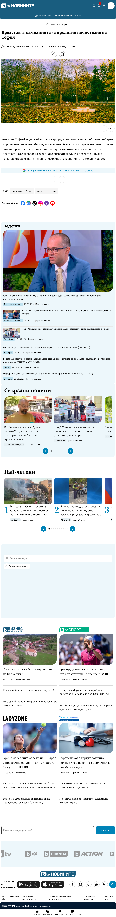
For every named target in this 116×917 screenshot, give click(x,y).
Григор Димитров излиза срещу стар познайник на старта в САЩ (83, 671)
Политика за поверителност (29, 897)
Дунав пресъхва (43, 15)
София (29, 191)
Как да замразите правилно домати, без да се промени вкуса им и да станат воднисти (29, 785)
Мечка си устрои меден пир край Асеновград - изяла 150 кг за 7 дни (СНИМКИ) (46, 347)
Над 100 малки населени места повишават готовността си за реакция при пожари (65, 328)
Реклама (14, 896)
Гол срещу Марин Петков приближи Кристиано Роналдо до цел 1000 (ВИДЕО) (84, 692)
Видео (78, 15)
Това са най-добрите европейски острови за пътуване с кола (30, 703)
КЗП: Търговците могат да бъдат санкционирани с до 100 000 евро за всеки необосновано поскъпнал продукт (52, 297)
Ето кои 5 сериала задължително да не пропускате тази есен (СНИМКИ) (26, 800)
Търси (106, 830)
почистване (17, 191)
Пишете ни (109, 897)
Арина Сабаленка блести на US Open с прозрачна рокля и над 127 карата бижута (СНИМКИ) (29, 762)
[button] (45, 451)
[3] (99, 6)
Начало (53, 24)
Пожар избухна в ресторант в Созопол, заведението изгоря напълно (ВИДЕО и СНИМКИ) (30, 510)
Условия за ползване (89, 897)
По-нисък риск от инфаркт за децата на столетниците (83, 800)
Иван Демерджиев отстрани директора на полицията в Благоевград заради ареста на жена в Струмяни (80, 510)
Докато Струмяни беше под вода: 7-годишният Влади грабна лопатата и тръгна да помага (67, 312)
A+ (111, 128)
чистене (53, 191)
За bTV (3, 897)
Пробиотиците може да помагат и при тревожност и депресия (83, 785)
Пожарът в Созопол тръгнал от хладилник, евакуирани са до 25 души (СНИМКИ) (48, 373)
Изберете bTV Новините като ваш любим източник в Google (60, 170)
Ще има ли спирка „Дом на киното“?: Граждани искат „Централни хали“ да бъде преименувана (23, 433)
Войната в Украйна (63, 15)
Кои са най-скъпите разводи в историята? (28, 690)
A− (104, 128)
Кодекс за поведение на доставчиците (60, 897)
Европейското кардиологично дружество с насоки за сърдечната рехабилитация (84, 762)
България (63, 24)
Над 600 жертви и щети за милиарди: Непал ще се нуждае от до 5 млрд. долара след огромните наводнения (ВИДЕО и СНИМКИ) (57, 360)
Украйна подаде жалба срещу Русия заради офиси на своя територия (85, 707)
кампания (41, 191)
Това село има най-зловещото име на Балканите (27, 671)
